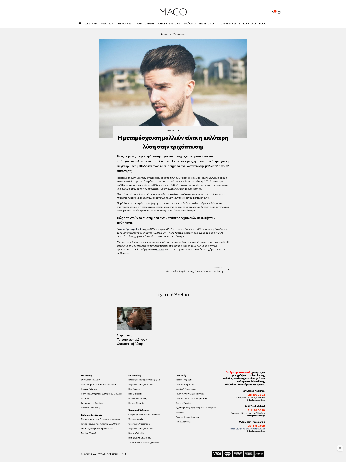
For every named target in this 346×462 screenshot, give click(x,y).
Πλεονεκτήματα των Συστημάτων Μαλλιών (100, 419)
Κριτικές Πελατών (89, 389)
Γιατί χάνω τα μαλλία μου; (140, 438)
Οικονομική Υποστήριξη (139, 424)
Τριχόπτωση (179, 34)
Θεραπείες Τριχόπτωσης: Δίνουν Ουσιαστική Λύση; (132, 339)
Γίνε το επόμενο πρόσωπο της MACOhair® (100, 424)
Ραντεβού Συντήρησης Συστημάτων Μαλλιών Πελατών (101, 396)
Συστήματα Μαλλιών (90, 380)
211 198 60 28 (256, 410)
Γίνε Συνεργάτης (183, 422)
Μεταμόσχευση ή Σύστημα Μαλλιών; (97, 428)
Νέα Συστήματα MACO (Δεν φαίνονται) (98, 384)
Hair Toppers (134, 389)
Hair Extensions (135, 394)
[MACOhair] (173, 12)
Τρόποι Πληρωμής (184, 380)
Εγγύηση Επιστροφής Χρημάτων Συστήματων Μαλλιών (196, 410)
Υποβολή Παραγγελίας (186, 389)
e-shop (160, 249)
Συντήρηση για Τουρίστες (92, 403)
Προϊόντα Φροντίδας (90, 408)
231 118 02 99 (256, 425)
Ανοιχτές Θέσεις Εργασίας (187, 417)
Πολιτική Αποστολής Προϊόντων (190, 394)
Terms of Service (183, 403)
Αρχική (164, 34)
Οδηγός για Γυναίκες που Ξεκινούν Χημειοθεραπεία (144, 416)
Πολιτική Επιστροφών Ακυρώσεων (191, 398)
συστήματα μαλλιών (131, 229)
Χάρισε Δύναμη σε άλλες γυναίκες (143, 442)
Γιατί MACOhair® (88, 433)
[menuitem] (100, 23)
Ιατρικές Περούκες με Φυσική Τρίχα (144, 380)
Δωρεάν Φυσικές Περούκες (140, 384)
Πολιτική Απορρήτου (185, 384)
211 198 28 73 (256, 394)
